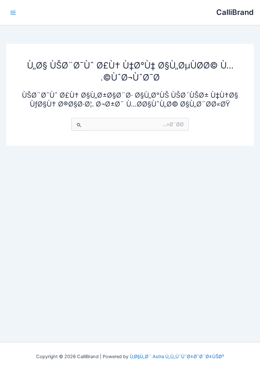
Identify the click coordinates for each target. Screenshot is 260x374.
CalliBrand (235, 12)
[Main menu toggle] (13, 12)
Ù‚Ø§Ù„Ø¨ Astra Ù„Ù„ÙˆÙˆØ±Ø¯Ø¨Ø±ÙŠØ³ (177, 356)
